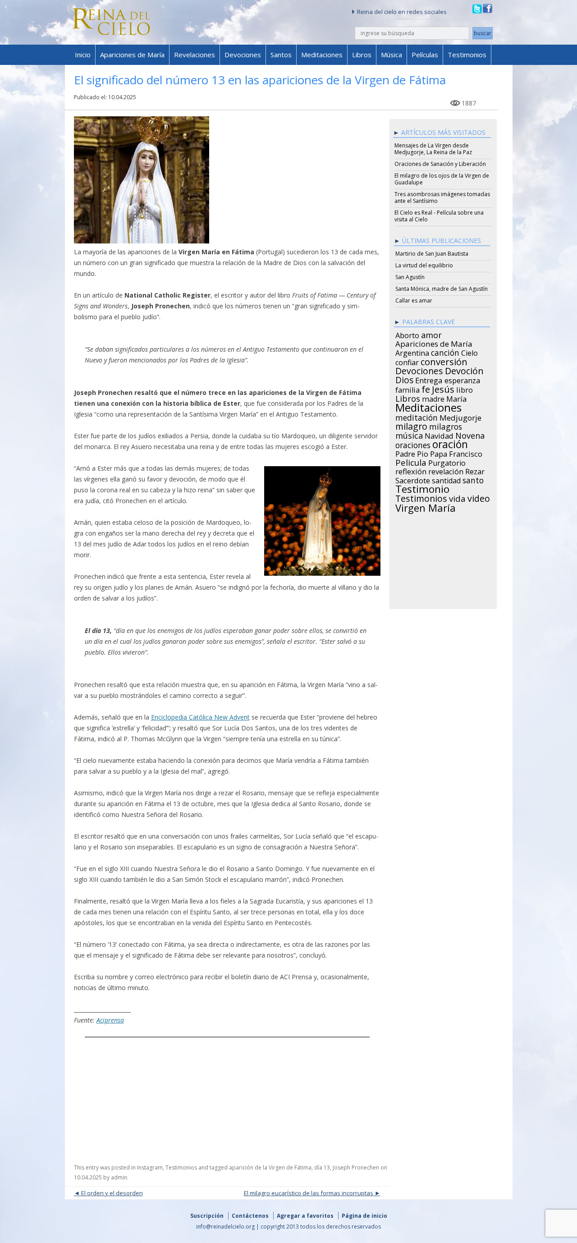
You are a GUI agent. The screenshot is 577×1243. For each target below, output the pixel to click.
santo (473, 478)
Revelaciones (194, 54)
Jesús (443, 387)
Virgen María (425, 506)
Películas (425, 54)
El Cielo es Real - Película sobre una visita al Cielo (439, 216)
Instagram (150, 1167)
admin (119, 1177)
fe (425, 388)
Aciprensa (110, 1020)
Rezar (475, 470)
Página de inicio (364, 1216)
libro (464, 388)
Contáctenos (250, 1216)
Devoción (464, 369)
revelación (445, 470)
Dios (404, 378)
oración (450, 443)
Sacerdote (412, 479)
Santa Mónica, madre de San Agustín (441, 289)
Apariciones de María (132, 54)
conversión (444, 360)
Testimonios (467, 54)
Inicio (83, 54)
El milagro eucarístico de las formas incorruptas (308, 1193)
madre (433, 397)
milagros (445, 425)
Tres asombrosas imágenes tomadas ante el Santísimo (442, 197)
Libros (361, 54)
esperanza (462, 379)
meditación (416, 416)
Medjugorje (460, 416)
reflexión (410, 470)
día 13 (322, 1167)
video (478, 497)
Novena (470, 434)
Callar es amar (413, 300)
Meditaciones (322, 54)
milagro (411, 425)
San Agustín (410, 277)
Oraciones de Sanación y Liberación (440, 164)
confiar (407, 361)
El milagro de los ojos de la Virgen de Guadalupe (441, 179)
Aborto (407, 334)
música (409, 434)
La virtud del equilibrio (424, 265)
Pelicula (410, 461)
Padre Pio (411, 452)
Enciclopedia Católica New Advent (200, 717)
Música (391, 54)
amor (431, 333)
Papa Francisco (456, 452)
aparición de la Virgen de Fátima (270, 1167)
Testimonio (422, 487)
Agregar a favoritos (305, 1216)
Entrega (429, 379)
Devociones (242, 54)
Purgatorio (447, 461)
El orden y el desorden (112, 1193)
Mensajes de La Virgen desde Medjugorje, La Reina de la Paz (433, 149)
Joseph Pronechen (356, 1167)
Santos (281, 54)
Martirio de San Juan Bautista (431, 253)
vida (457, 497)
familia (407, 388)
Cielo (469, 351)
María (456, 397)
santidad (446, 479)
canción (445, 351)
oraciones (412, 443)
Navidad (439, 434)
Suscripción (207, 1216)
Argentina (412, 351)
